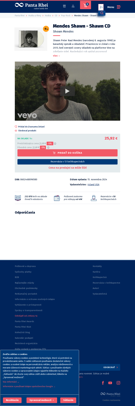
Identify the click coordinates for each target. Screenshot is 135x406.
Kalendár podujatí (24, 338)
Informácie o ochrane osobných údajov (35, 299)
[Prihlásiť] (73, 5)
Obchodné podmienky (26, 288)
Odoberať (109, 367)
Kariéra (96, 271)
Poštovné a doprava (25, 266)
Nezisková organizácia (26, 343)
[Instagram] (118, 383)
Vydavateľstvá (100, 293)
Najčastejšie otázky (24, 282)
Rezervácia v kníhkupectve (106, 282)
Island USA (93, 184)
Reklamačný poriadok (26, 293)
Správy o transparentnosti (29, 310)
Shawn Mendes (63, 31)
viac (55, 55)
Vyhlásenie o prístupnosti (28, 304)
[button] (12, 400)
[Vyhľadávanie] (101, 13)
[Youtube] (110, 383)
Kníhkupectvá (100, 277)
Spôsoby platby (23, 271)
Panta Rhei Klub (23, 326)
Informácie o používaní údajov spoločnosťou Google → (29, 386)
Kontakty (97, 266)
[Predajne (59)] (64, 5)
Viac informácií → (11, 382)
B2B (17, 277)
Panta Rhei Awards (24, 321)
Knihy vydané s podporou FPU (30, 349)
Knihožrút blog (22, 332)
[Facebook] (103, 383)
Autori (96, 288)
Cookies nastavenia (111, 400)
